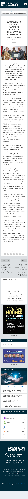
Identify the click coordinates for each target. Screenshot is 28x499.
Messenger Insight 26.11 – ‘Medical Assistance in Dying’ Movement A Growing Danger (14, 405)
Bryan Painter (17, 37)
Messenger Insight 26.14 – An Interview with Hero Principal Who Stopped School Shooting (13, 391)
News (14, 42)
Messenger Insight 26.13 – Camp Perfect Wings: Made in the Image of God (12, 396)
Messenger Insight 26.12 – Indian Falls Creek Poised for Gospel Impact (13, 400)
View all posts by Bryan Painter (14, 300)
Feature (18, 40)
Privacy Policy (14, 480)
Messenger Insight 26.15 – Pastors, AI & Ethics (14, 387)
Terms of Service (21, 483)
